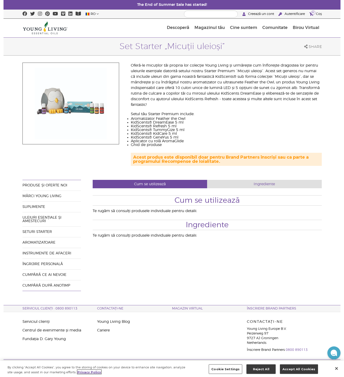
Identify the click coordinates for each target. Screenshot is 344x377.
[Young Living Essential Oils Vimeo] (63, 14)
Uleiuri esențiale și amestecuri (41, 219)
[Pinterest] (47, 14)
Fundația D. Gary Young (44, 339)
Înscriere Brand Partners (271, 308)
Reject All (261, 369)
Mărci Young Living (41, 196)
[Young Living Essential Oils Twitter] (32, 14)
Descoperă (178, 28)
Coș (317, 13)
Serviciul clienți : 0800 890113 (49, 308)
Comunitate (275, 28)
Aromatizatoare (38, 242)
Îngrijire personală (43, 264)
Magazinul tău (209, 28)
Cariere (103, 330)
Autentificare (295, 14)
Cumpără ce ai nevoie (44, 275)
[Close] (336, 368)
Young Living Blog (113, 322)
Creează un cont (261, 14)
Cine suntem (243, 28)
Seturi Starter (37, 232)
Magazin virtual (187, 308)
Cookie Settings (225, 369)
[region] (172, 369)
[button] (333, 352)
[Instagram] (40, 14)
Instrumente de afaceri (46, 253)
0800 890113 (297, 350)
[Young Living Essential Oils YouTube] (55, 14)
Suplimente (33, 207)
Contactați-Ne (110, 308)
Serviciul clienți (36, 322)
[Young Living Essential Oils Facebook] (24, 14)
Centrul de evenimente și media (51, 330)
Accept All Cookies (298, 369)
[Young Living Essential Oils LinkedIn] (70, 14)
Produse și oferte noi (44, 185)
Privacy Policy (89, 372)
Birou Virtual (306, 28)
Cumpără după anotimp (46, 285)
